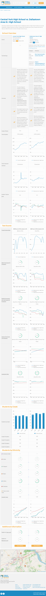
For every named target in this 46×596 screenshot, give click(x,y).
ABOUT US (38, 7)
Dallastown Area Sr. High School (36, 37)
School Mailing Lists (36, 586)
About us (17, 586)
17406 (17, 39)
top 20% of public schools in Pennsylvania (37, 47)
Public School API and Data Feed (39, 587)
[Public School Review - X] (1, 594)
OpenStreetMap (43, 571)
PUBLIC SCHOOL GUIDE (29, 7)
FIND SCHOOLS (9, 7)
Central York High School (19, 36)
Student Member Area (27, 584)
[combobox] (19, 3)
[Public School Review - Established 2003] (5, 3)
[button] (25, 566)
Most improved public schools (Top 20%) (40, 55)
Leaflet (39, 571)
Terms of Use (36, 594)
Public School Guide (27, 586)
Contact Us (25, 588)
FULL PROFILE (20, 546)
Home (16, 584)
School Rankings (18, 588)
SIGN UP (41, 3)
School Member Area (37, 584)
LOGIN (35, 3)
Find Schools (17, 587)
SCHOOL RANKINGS (18, 7)
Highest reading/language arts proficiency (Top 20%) (40, 63)
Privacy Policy (42, 594)
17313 (37, 41)
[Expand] (2, 555)
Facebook (4, 594)
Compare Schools (26, 587)
